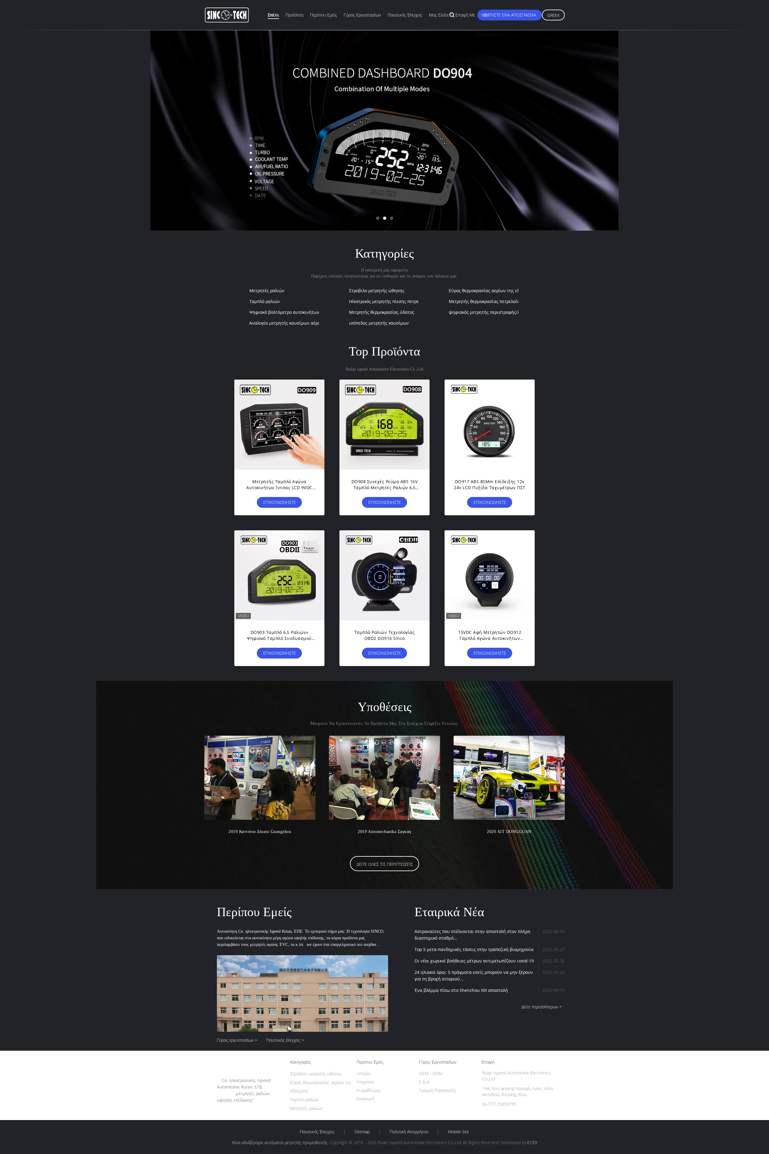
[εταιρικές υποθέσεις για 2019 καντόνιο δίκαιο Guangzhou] (259, 778)
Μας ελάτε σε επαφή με (452, 15)
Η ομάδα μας (369, 1090)
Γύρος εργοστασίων (362, 15)
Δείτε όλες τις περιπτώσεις (385, 864)
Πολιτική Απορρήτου (409, 1132)
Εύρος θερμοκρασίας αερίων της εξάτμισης (492, 290)
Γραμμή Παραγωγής (437, 1090)
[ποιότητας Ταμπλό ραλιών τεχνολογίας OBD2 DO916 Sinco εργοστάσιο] (384, 575)
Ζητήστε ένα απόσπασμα (509, 15)
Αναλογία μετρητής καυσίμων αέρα (285, 323)
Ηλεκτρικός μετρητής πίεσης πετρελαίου (389, 301)
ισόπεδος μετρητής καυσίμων (379, 323)
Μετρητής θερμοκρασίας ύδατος (381, 312)
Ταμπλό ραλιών (264, 301)
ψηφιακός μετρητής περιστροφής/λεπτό (489, 312)
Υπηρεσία (365, 1082)
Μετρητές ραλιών (266, 290)
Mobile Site (458, 1132)
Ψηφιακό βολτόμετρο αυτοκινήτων (284, 312)
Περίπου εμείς (323, 15)
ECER (532, 1142)
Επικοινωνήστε (279, 502)
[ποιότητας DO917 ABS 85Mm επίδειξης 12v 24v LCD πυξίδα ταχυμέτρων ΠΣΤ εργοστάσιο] (490, 425)
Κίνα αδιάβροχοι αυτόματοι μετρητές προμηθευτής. (281, 1142)
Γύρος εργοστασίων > (237, 1040)
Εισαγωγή (366, 1098)
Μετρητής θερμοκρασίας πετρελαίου (485, 301)
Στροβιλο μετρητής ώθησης (376, 290)
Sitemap (362, 1132)
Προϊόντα (294, 15)
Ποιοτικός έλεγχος (405, 15)
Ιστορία (363, 1073)
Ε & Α (424, 1082)
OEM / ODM (430, 1073)
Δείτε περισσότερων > (541, 1007)
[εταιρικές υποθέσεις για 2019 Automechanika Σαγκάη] (384, 778)
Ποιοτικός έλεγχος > (285, 1040)
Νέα (485, 15)
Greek (553, 15)
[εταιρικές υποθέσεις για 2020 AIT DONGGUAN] (509, 778)
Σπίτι (273, 15)
